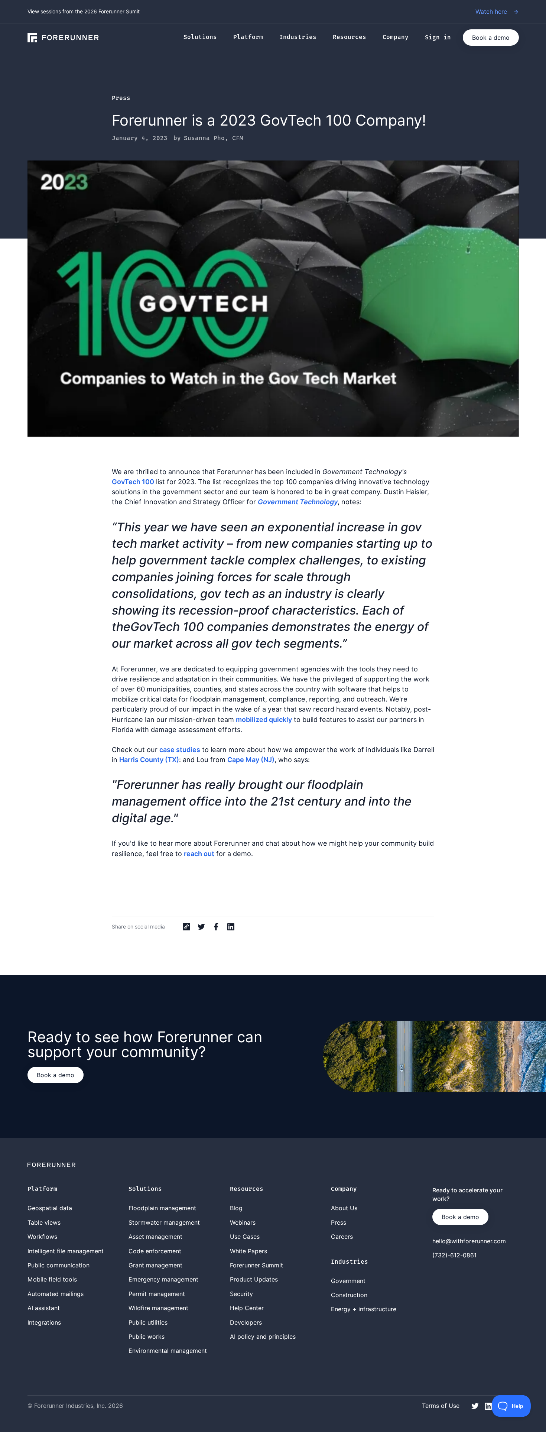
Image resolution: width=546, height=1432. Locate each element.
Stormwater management (164, 1222)
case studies (179, 749)
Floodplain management (162, 1208)
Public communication (58, 1265)
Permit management (157, 1293)
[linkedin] (488, 1405)
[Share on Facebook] (216, 926)
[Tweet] (201, 926)
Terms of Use (440, 1406)
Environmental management (168, 1350)
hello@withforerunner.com (469, 1241)
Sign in (438, 37)
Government (348, 1280)
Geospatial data (49, 1208)
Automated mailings (55, 1293)
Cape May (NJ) (250, 759)
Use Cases (245, 1236)
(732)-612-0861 (454, 1255)
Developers (246, 1322)
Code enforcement (155, 1251)
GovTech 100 (133, 481)
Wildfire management (158, 1308)
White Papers (248, 1251)
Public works (147, 1336)
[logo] (63, 37)
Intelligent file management (65, 1251)
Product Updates (254, 1279)
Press (121, 98)
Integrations (44, 1322)
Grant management (155, 1265)
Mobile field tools (52, 1279)
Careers (342, 1236)
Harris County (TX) (149, 759)
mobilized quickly (264, 719)
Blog (236, 1208)
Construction (349, 1295)
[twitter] (475, 1405)
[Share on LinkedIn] (231, 926)
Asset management (155, 1236)
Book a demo (491, 37)
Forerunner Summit (256, 1265)
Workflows (42, 1236)
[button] (203, 38)
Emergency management (163, 1279)
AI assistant (43, 1308)
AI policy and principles (263, 1336)
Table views (44, 1222)
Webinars (243, 1222)
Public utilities (148, 1322)
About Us (344, 1208)
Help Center (247, 1308)
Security (241, 1293)
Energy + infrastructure (363, 1309)
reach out (199, 853)
